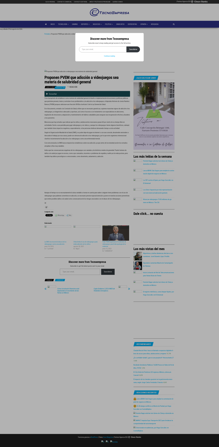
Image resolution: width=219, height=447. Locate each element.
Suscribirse (133, 49)
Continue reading (109, 56)
